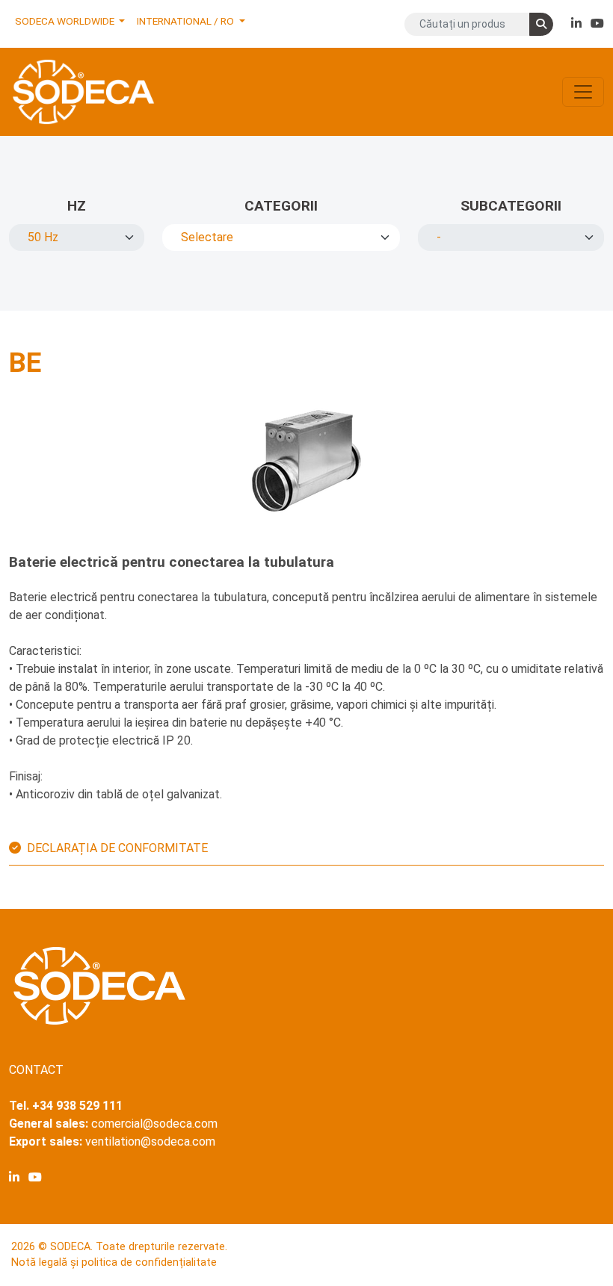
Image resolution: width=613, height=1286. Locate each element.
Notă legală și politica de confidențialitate (114, 1262)
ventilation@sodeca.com (150, 1141)
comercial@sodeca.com (154, 1123)
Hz (76, 205)
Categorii (281, 205)
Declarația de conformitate (117, 848)
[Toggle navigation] (583, 92)
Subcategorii (510, 205)
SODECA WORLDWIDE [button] (66, 21)
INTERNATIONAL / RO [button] (186, 21)
